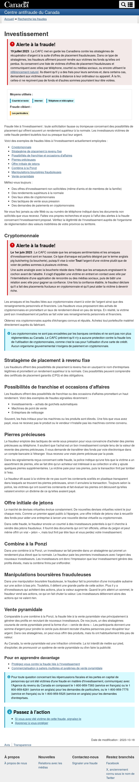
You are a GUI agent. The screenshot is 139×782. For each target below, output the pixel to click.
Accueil (9, 19)
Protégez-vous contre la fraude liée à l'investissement (46, 664)
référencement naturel (24, 72)
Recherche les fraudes (32, 19)
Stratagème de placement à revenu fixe (37, 151)
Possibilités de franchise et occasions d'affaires (42, 155)
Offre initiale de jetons (26, 164)
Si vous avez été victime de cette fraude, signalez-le (48, 719)
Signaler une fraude (85, 763)
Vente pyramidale (23, 176)
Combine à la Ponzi (24, 168)
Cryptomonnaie (21, 147)
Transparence (22, 745)
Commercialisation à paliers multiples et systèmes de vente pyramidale (57, 668)
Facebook (112, 763)
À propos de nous (15, 763)
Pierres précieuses (24, 159)
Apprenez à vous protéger (31, 723)
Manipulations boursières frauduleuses (36, 172)
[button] (127, 4)
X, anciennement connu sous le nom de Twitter (120, 773)
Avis (7, 745)
